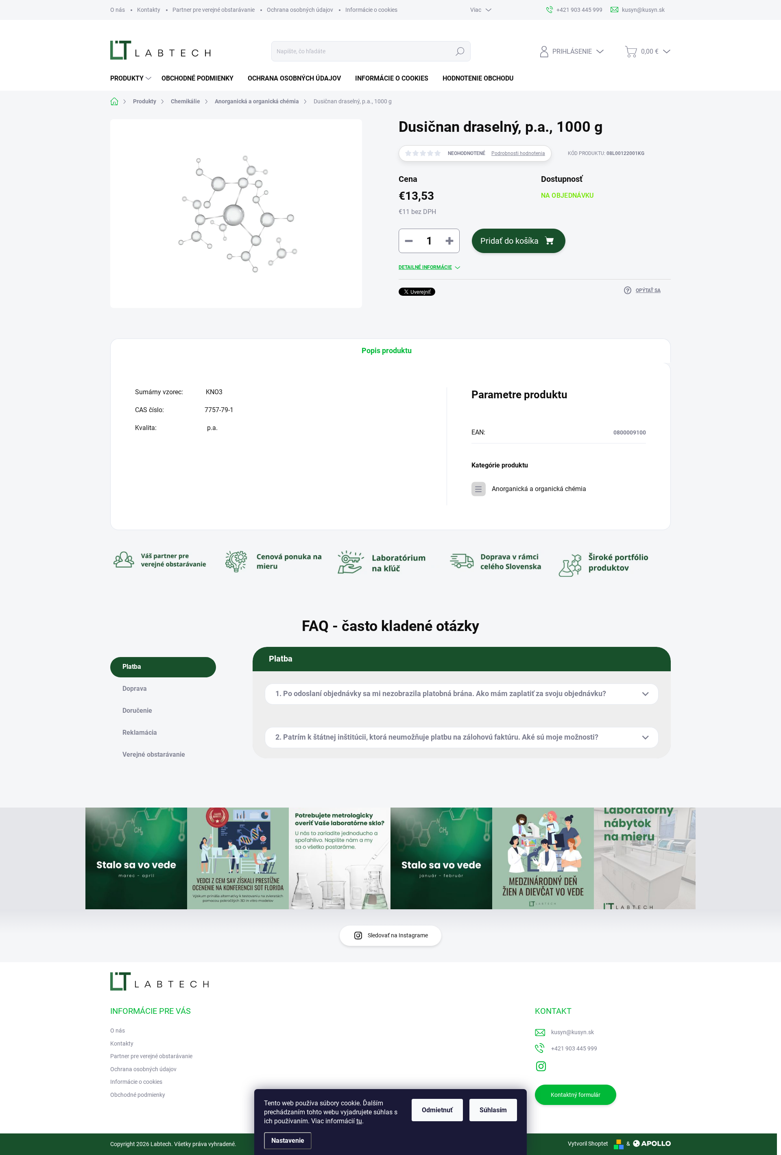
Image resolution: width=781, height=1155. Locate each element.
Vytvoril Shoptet (588, 1143)
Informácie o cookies (371, 10)
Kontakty (148, 10)
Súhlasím (493, 1110)
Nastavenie (287, 1140)
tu (359, 1121)
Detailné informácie (425, 267)
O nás (117, 10)
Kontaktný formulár (575, 1095)
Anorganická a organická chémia (539, 489)
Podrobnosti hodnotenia (518, 153)
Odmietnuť (437, 1110)
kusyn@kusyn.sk (572, 1032)
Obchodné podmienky (137, 1095)
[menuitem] (131, 78)
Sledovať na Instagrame (398, 935)
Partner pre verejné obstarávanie (213, 10)
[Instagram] (541, 1065)
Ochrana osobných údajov (300, 10)
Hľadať (460, 51)
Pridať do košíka (509, 241)
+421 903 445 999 (574, 1048)
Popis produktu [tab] (387, 350)
